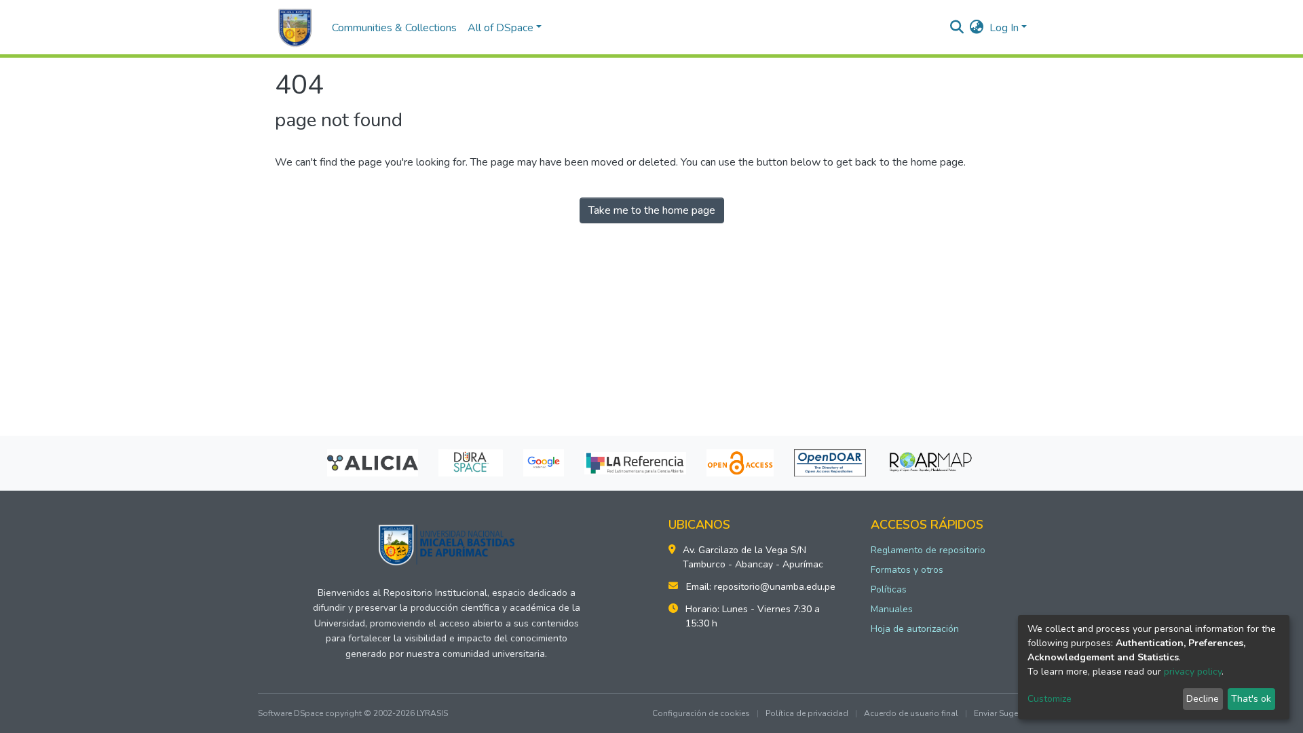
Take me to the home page (651, 210)
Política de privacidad (807, 713)
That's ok (1251, 698)
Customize (1049, 698)
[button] (976, 28)
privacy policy (1193, 671)
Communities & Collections (394, 27)
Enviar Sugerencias (1009, 713)
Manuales (892, 609)
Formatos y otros (907, 569)
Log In (1004, 27)
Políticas (889, 589)
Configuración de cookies (701, 713)
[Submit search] (957, 28)
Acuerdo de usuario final (911, 713)
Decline (1202, 698)
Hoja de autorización (915, 628)
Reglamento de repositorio (928, 550)
